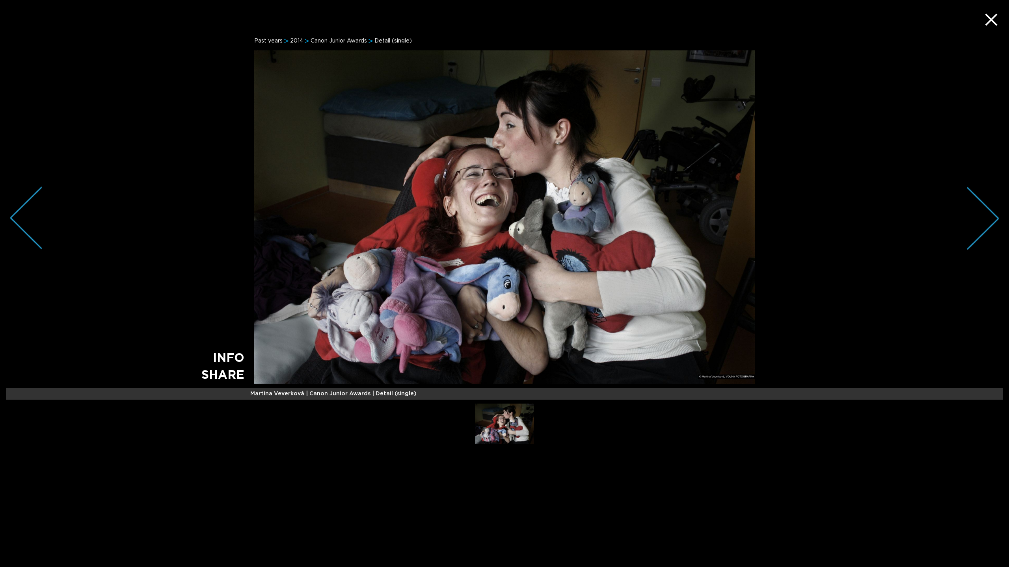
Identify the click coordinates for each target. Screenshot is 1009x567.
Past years (268, 41)
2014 (296, 41)
